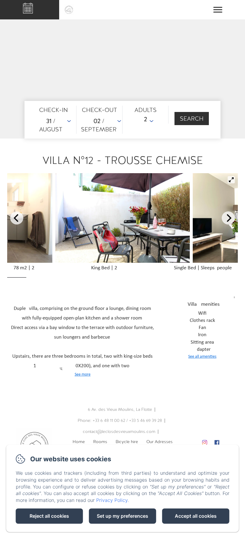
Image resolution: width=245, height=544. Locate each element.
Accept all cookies (196, 516)
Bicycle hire (127, 441)
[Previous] (16, 218)
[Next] (228, 218)
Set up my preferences (122, 516)
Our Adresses (159, 441)
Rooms (100, 441)
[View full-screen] (231, 179)
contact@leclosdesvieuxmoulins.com (119, 431)
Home (79, 441)
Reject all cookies (49, 516)
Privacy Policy (112, 500)
